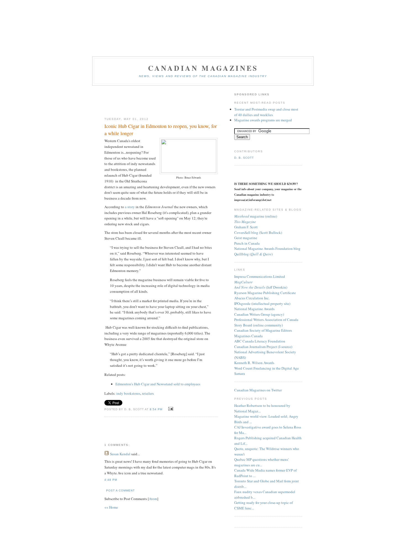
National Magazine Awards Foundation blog (267, 248)
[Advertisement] (161, 101)
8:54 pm (157, 409)
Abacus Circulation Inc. (252, 297)
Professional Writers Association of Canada (266, 319)
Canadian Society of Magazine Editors (263, 330)
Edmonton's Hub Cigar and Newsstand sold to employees (158, 383)
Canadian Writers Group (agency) (259, 314)
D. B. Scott (244, 157)
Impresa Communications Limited (259, 276)
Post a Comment (120, 490)
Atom (153, 498)
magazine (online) (255, 216)
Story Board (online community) (258, 325)
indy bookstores (128, 393)
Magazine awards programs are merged (263, 119)
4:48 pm (110, 479)
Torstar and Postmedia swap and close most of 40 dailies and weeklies (266, 112)
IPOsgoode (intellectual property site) (262, 303)
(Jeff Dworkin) (260, 287)
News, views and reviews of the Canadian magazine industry (203, 76)
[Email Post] (169, 408)
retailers (148, 393)
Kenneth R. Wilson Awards (254, 362)
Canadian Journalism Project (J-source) (263, 346)
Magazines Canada (248, 335)
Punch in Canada (247, 243)
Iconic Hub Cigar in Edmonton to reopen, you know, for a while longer (160, 129)
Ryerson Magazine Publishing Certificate (265, 292)
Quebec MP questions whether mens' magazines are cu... (261, 462)
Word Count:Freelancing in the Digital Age (266, 368)
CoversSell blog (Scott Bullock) (258, 232)
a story (130, 206)
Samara (239, 373)
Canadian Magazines (203, 68)
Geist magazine (245, 237)
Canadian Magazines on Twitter (258, 390)
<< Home (111, 507)
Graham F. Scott (246, 226)
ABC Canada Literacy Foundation (259, 341)
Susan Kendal (120, 453)
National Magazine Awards (254, 308)
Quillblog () (253, 254)
